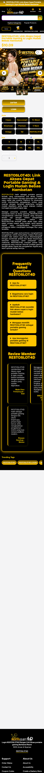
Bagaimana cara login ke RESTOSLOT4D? (21, 295)
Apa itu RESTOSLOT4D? (18, 284)
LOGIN (13, 109)
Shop (3, 11)
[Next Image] (40, 73)
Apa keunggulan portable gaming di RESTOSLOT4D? (19, 340)
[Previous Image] (4, 73)
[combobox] (20, 18)
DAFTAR (13, 103)
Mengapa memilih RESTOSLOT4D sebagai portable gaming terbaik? (21, 326)
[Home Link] (15, 11)
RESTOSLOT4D (8, 194)
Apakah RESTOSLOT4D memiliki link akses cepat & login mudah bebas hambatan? (22, 309)
